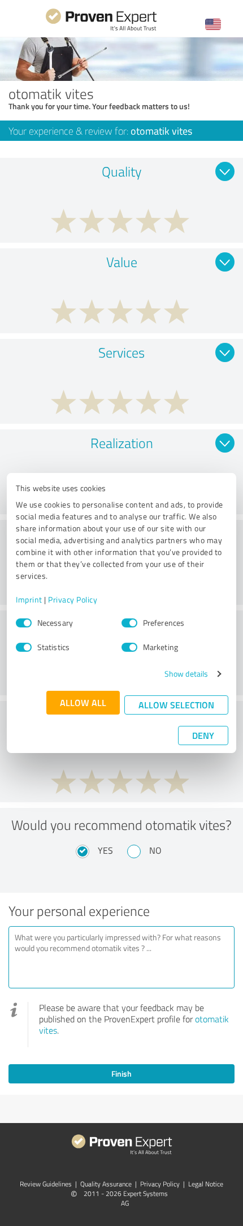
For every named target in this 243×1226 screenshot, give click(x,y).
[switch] (129, 622)
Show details (186, 673)
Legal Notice (205, 1184)
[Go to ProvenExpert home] (101, 29)
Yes (105, 850)
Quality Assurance (106, 1184)
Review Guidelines (46, 1184)
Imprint (29, 599)
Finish (121, 1073)
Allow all (83, 702)
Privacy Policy (72, 599)
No (155, 850)
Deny (203, 735)
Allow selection (176, 704)
